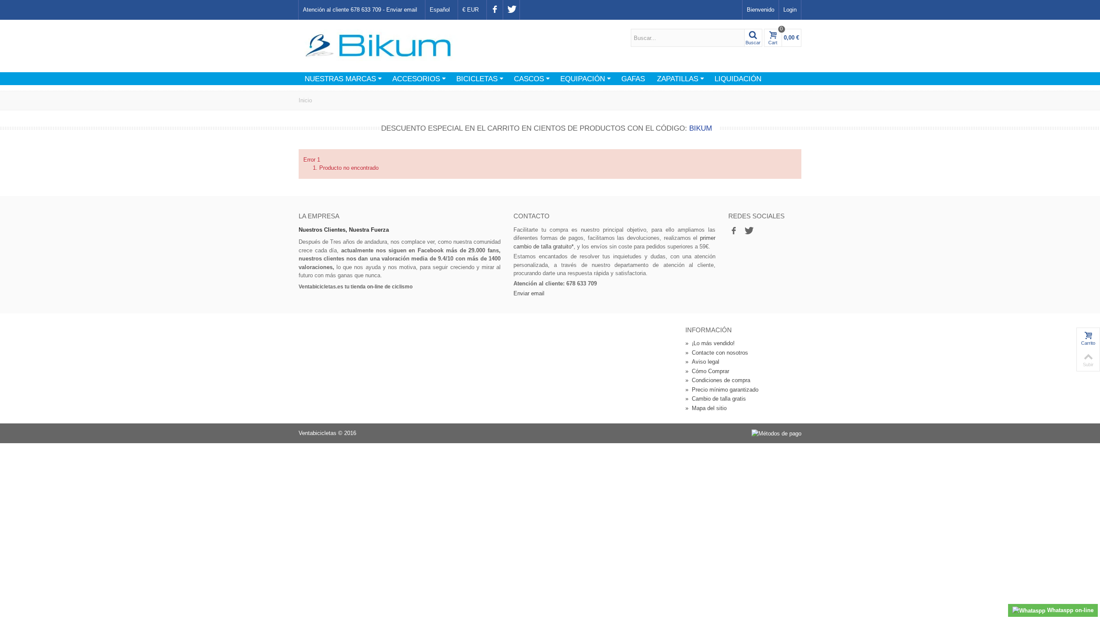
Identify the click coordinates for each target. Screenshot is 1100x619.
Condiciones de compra (717, 380)
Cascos (529, 78)
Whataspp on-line (1069, 610)
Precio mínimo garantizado (721, 389)
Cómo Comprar (707, 371)
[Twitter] (511, 10)
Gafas (633, 78)
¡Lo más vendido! (710, 343)
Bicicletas (477, 78)
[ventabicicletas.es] (378, 45)
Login (790, 9)
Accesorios (416, 78)
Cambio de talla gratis (715, 398)
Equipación (582, 78)
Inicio (305, 100)
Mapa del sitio (706, 408)
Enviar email (401, 9)
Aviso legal (702, 362)
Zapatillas (677, 78)
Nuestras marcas (340, 78)
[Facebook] (494, 10)
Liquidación (738, 78)
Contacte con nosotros (716, 352)
